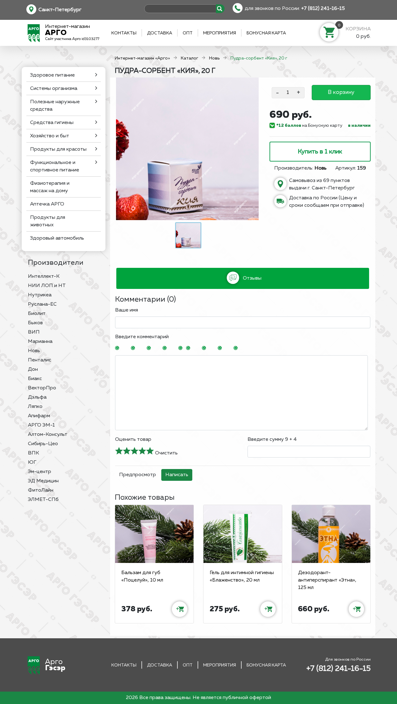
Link (229, 348)
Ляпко (35, 406)
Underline (158, 348)
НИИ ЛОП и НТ (47, 285)
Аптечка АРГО (47, 204)
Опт (188, 33)
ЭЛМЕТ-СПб (43, 499)
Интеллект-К (44, 276)
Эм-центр (39, 471)
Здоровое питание (52, 75)
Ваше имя (126, 310)
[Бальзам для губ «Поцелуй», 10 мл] (154, 534)
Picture (245, 348)
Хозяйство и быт (49, 136)
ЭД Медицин (43, 481)
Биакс (35, 378)
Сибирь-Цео (43, 443)
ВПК (33, 453)
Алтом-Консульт (47, 434)
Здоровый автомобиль (57, 238)
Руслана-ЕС (42, 304)
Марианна (40, 341)
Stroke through (174, 348)
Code (214, 348)
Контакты (123, 33)
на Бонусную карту (309, 125)
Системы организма (53, 88)
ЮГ (32, 462)
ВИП (34, 332)
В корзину (341, 92)
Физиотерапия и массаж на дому (49, 187)
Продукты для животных (47, 221)
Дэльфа (37, 397)
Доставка (159, 33)
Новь (34, 350)
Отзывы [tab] (251, 278)
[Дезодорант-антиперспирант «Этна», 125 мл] (331, 534)
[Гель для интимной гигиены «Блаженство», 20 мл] (242, 534)
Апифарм (39, 416)
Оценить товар (133, 439)
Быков (35, 323)
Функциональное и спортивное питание (54, 166)
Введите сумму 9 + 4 (272, 439)
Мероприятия (219, 33)
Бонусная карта (266, 33)
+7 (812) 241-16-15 (323, 8)
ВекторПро (42, 388)
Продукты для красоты (58, 149)
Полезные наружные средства (55, 106)
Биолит (37, 313)
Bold (127, 348)
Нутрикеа (39, 295)
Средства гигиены (52, 122)
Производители (55, 262)
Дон (33, 369)
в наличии (359, 125)
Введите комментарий (142, 336)
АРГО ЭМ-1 (41, 425)
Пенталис (39, 360)
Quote (198, 348)
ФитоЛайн (40, 490)
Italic (143, 348)
